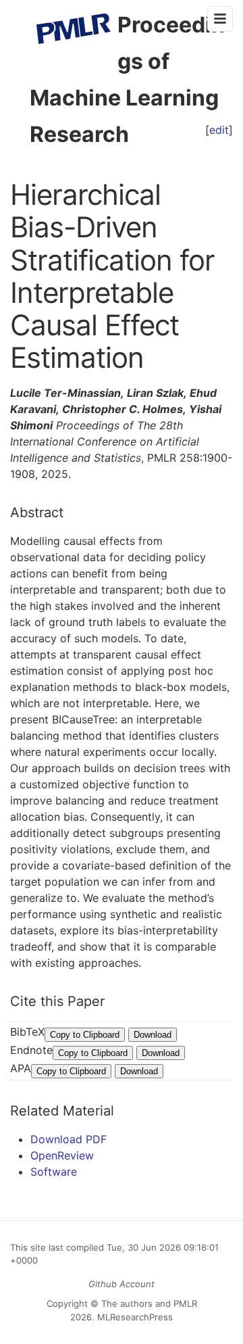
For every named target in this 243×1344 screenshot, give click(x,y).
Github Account (121, 1283)
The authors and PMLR (149, 1303)
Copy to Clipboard (84, 1035)
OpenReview (62, 1155)
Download (152, 1035)
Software (53, 1171)
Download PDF (68, 1139)
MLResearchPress (133, 1317)
